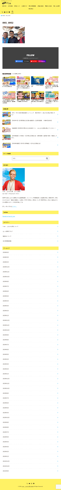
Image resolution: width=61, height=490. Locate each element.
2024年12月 (6, 320)
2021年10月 (6, 466)
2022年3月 (6, 446)
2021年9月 (6, 471)
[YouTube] (4, 12)
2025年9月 (6, 281)
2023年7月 (6, 398)
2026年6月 (6, 252)
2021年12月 (6, 461)
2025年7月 (6, 286)
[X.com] (2, 12)
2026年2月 (6, 262)
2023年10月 (6, 388)
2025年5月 (6, 296)
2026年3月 (6, 257)
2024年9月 (6, 335)
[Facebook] (19, 61)
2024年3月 (6, 364)
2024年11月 (6, 325)
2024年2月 (6, 369)
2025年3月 (6, 305)
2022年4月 (6, 441)
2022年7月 (6, 432)
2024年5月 (6, 354)
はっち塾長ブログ (8, 231)
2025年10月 (6, 276)
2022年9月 (6, 422)
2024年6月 (6, 349)
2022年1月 (6, 456)
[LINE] (9, 12)
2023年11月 (6, 383)
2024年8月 (6, 339)
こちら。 (14, 206)
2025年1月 (6, 315)
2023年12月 (6, 378)
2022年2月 (6, 451)
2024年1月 (6, 373)
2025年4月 (6, 301)
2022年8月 (6, 427)
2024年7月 (6, 344)
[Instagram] (7, 12)
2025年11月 (6, 271)
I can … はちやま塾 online (27, 486)
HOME (3, 15)
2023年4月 (6, 412)
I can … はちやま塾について (10, 226)
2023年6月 (6, 403)
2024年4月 (6, 359)
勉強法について (7, 236)
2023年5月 (6, 407)
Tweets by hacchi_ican (8, 216)
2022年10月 (6, 417)
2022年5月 (6, 437)
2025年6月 (6, 291)
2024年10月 (6, 330)
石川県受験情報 (7, 241)
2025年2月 (6, 310)
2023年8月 (6, 393)
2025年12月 (6, 267)
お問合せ (31, 8)
